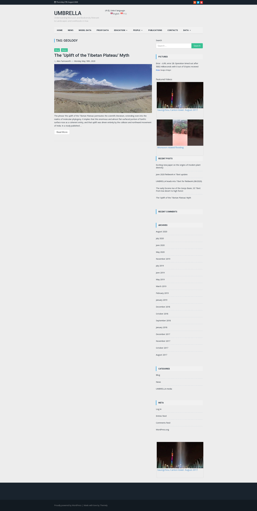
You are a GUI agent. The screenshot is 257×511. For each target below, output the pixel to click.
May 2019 (160, 279)
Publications (155, 30)
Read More (61, 132)
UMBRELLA (67, 13)
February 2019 (162, 293)
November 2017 (163, 341)
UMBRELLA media (164, 388)
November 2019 (163, 259)
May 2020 (160, 252)
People (137, 30)
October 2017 (162, 348)
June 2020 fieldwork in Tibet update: (172, 174)
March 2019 (161, 286)
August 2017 (161, 355)
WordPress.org (162, 429)
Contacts (172, 30)
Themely (103, 505)
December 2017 (163, 334)
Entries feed (161, 416)
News (70, 30)
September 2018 (163, 320)
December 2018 (163, 306)
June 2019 (160, 272)
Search (159, 40)
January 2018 (161, 327)
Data (186, 30)
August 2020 (161, 231)
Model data (85, 30)
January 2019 (161, 300)
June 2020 (160, 245)
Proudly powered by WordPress (68, 505)
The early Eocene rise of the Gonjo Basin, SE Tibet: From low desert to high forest (178, 189)
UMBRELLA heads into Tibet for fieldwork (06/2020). (179, 181)
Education (120, 30)
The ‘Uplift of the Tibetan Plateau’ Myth (91, 55)
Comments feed (163, 422)
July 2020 (160, 238)
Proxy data (103, 30)
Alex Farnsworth (64, 61)
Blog (57, 50)
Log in (158, 409)
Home (60, 30)
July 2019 (160, 265)
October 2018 (162, 313)
